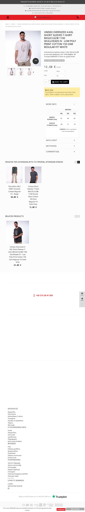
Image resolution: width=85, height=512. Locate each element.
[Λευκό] (11, 71)
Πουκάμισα (11, 418)
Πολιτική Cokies (13, 476)
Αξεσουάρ (11, 425)
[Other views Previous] (6, 72)
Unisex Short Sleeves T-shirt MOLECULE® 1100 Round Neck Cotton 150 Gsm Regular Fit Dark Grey (33, 195)
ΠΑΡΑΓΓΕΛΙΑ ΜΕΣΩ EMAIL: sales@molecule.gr (43, 8)
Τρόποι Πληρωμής (14, 463)
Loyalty (10, 484)
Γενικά (10, 430)
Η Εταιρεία (11, 472)
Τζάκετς (10, 423)
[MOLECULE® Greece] (42, 17)
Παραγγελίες (12, 433)
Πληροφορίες (12, 439)
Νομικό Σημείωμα (14, 470)
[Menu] (8, 17)
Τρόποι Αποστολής (14, 465)
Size (45, 75)
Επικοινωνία (12, 458)
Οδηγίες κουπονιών (15, 455)
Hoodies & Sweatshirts (15, 421)
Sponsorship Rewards (15, 486)
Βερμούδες (11, 412)
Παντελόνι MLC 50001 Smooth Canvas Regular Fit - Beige (14, 190)
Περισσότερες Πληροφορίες (75, 509)
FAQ (9, 447)
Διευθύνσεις (12, 437)
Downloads (11, 453)
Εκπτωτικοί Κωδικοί (15, 441)
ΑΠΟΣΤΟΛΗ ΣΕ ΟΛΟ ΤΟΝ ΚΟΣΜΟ (43, 13)
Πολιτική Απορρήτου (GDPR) (18, 474)
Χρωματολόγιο (13, 451)
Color (46, 71)
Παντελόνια (12, 414)
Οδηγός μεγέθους (14, 449)
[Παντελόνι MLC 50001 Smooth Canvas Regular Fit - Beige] (14, 174)
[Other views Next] (34, 72)
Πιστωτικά (11, 435)
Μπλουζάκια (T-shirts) (15, 416)
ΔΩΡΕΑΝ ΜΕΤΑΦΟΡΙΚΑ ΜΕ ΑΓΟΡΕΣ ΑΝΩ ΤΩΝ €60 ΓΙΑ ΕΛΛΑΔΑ (43, 10)
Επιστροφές (12, 467)
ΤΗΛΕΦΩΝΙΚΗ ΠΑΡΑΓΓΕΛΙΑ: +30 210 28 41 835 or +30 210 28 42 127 (43, 6)
